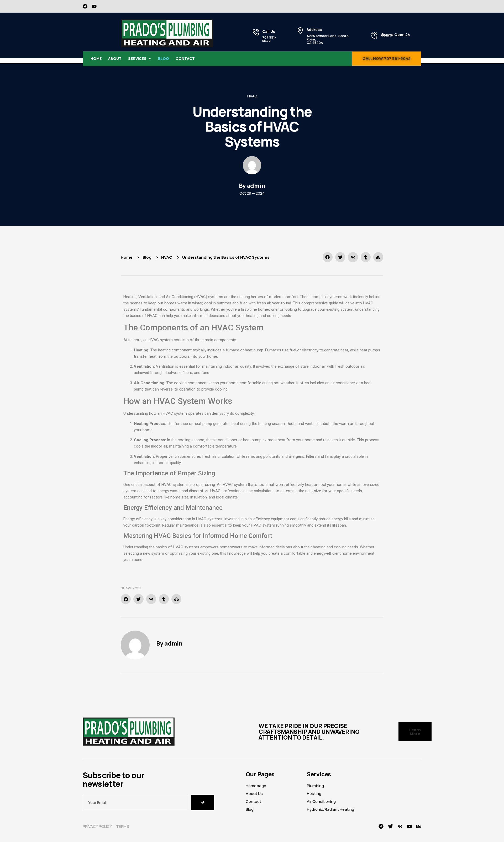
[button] (328, 257)
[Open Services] (149, 58)
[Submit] (202, 802)
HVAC (252, 95)
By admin (169, 643)
